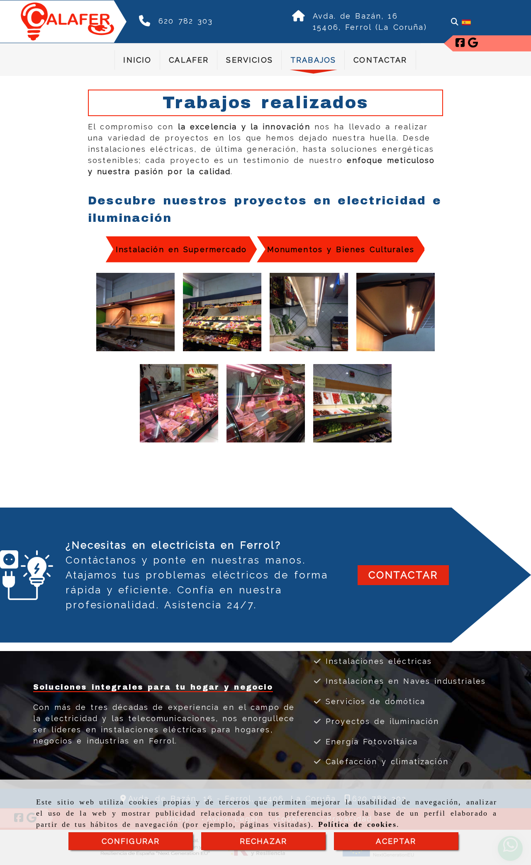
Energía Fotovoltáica (370, 741)
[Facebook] (460, 43)
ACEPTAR (396, 841)
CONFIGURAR (131, 841)
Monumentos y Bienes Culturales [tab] (340, 249)
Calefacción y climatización (385, 761)
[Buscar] (454, 22)
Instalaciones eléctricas (377, 661)
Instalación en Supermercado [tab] (181, 249)
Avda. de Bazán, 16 (355, 16)
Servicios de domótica (373, 701)
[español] (466, 21)
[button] (403, 575)
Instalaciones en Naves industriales (404, 681)
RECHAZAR (263, 841)
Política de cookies (357, 824)
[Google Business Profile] (473, 43)
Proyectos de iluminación (380, 721)
